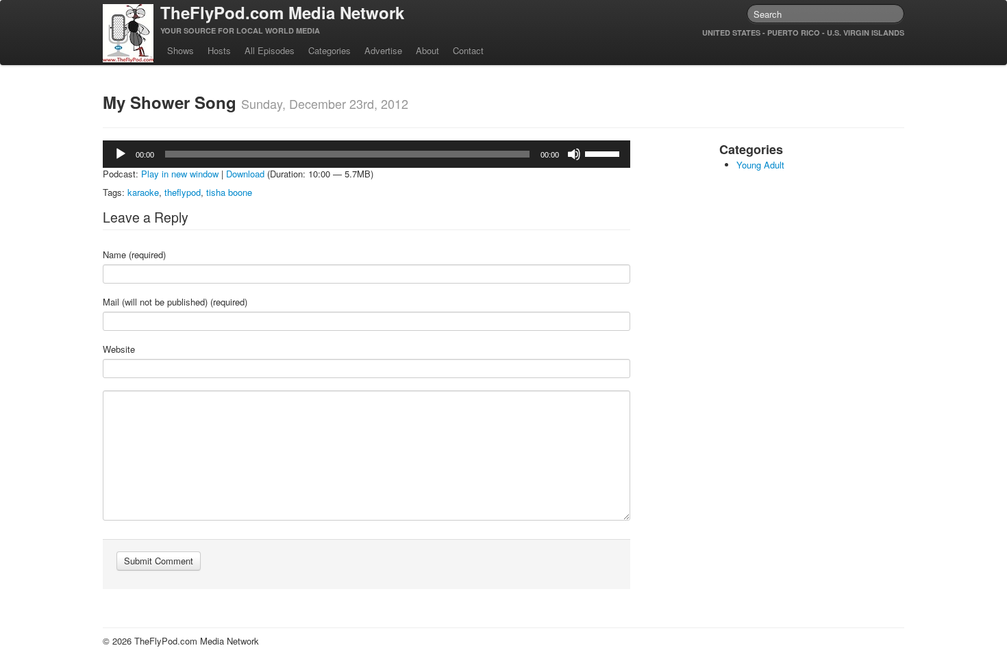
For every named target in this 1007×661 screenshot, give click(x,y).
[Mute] (574, 154)
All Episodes (270, 50)
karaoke (143, 192)
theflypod (182, 192)
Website (119, 349)
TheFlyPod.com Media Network (282, 12)
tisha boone (229, 192)
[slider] (604, 152)
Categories (329, 50)
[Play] (120, 154)
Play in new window (180, 173)
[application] (366, 154)
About (427, 50)
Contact (468, 50)
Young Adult (760, 164)
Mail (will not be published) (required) (175, 302)
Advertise (383, 50)
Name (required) (134, 255)
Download (245, 173)
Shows (180, 50)
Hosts (219, 50)
